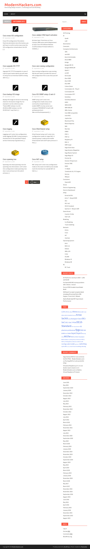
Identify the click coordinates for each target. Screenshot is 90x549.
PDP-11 (67, 137)
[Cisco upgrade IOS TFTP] (16, 59)
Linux (66, 254)
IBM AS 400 (68, 105)
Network (65, 227)
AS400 (69, 319)
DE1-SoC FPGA (70, 322)
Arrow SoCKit (69, 195)
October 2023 (67, 396)
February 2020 (67, 446)
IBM (82, 330)
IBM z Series (68, 110)
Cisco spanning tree (9, 159)
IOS (66, 333)
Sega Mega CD (69, 155)
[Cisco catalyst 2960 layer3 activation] (45, 29)
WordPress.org (67, 536)
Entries (66, 531)
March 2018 (66, 481)
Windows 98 (68, 262)
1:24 (66, 312)
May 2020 (66, 441)
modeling (70, 339)
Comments (67, 534)
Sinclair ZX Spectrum (71, 161)
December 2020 (67, 436)
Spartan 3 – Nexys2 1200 (72, 209)
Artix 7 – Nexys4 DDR (71, 198)
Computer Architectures (70, 49)
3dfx (66, 52)
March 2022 (66, 422)
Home (6, 14)
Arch (66, 243)
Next (35, 182)
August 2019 (66, 462)
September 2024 (68, 388)
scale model (70, 344)
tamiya (68, 346)
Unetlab (67, 238)
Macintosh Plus (69, 121)
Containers (66, 179)
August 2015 (66, 518)
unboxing (83, 346)
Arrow (74, 315)
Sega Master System (71, 153)
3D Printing (66, 33)
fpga (78, 329)
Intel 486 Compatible (71, 113)
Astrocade (68, 75)
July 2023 (66, 401)
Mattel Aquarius (69, 123)
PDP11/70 (63, 341)
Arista (66, 230)
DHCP (73, 326)
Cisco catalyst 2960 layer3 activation (44, 35)
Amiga (67, 62)
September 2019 (68, 460)
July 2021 (66, 433)
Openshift (68, 182)
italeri (69, 333)
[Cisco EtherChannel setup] (45, 122)
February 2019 (67, 473)
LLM (66, 41)
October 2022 (67, 412)
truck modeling (77, 346)
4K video (70, 312)
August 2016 (66, 497)
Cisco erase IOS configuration (13, 36)
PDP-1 (67, 134)
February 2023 (67, 406)
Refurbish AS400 (76, 341)
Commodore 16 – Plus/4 (72, 89)
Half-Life (67, 217)
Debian (67, 249)
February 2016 (67, 507)
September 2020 (68, 438)
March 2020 (66, 444)
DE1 (66, 201)
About (13, 14)
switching (83, 344)
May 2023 (66, 404)
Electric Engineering (69, 187)
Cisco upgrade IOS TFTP (11, 66)
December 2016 (67, 489)
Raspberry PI (69, 139)
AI (63, 36)
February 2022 (67, 425)
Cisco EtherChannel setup (41, 129)
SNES (66, 166)
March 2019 (66, 470)
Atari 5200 (68, 81)
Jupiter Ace (68, 118)
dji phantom (77, 326)
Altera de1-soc (82, 312)
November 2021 (68, 428)
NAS (66, 126)
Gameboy (67, 97)
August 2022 (66, 414)
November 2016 (68, 491)
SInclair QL (68, 158)
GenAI (66, 38)
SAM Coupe (68, 145)
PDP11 (83, 339)
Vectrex (67, 174)
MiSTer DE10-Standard (77, 337)
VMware (67, 177)
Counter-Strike (69, 214)
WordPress (67, 547)
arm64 (67, 73)
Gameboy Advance (70, 99)
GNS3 (66, 102)
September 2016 (68, 494)
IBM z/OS (67, 251)
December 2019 (67, 451)
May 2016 (66, 502)
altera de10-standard (67, 315)
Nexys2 (74, 339)
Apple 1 (67, 70)
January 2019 (67, 475)
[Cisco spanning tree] (16, 153)
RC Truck (67, 267)
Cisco (66, 233)
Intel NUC (68, 115)
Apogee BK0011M (70, 67)
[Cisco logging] (16, 122)
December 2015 (67, 513)
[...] (4, 49)
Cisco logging (7, 129)
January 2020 (67, 449)
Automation (66, 44)
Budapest (74, 319)
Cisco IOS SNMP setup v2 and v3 (43, 94)
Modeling (66, 219)
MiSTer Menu (64, 339)
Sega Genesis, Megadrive (72, 150)
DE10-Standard (69, 206)
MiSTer (67, 336)
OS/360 (67, 257)
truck (71, 346)
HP (66, 235)
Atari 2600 (68, 78)
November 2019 (68, 454)
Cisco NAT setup (38, 159)
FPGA (64, 193)
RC (64, 264)
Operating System (68, 240)
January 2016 (67, 510)
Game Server (67, 211)
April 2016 (66, 505)
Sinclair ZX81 (68, 163)
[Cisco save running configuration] (45, 59)
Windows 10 (68, 259)
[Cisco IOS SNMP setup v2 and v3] (45, 88)
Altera (74, 311)
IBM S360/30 (68, 107)
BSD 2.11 (67, 246)
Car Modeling (69, 222)
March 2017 (66, 486)
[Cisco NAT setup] (45, 153)
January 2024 (67, 390)
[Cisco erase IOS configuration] (16, 29)
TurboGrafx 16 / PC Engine (73, 171)
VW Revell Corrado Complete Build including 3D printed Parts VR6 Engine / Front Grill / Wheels (73, 294)
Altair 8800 (68, 60)
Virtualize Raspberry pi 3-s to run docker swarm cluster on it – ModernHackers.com (73, 368)
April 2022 (66, 420)
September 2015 (68, 515)
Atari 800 (67, 83)
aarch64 (67, 54)
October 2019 (67, 457)
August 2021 (66, 430)
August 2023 (66, 398)
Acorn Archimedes (70, 57)
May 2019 (66, 465)
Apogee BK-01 (69, 65)
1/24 (62, 312)
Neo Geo (67, 129)
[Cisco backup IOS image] (16, 88)
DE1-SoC (67, 203)
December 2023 (67, 393)
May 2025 (66, 385)
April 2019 (66, 468)
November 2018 (68, 478)
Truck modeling (69, 225)
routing (63, 344)
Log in (65, 528)
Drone (65, 185)
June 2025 (66, 382)
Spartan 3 (77, 344)
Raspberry (69, 341)
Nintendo (79, 339)
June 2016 (66, 499)
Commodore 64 (69, 91)
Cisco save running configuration (43, 66)
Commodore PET (70, 94)
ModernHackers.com (23, 5)
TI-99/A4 (67, 169)
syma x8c (64, 346)
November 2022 (68, 409)
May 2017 (66, 483)
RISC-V (67, 142)
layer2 (74, 333)
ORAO (66, 131)
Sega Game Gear (70, 147)
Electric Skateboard (69, 190)
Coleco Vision (69, 86)
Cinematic (66, 46)
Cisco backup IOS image (11, 94)
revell (81, 341)
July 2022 (66, 417)
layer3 (79, 333)
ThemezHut (84, 547)
